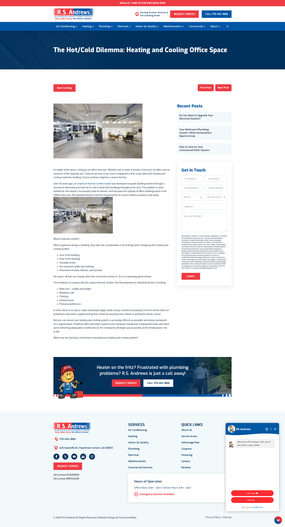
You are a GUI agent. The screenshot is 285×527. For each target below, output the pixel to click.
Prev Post (205, 87)
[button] (227, 26)
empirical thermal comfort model (94, 183)
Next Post (223, 87)
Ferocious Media (127, 517)
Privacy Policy (213, 517)
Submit (191, 276)
